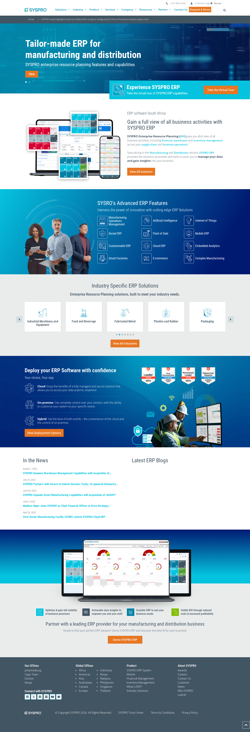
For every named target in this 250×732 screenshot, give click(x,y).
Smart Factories (118, 258)
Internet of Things (205, 220)
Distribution (181, 152)
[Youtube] (52, 697)
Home (31, 19)
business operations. (175, 144)
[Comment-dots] (59, 697)
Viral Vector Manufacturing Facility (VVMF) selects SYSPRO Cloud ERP (64, 517)
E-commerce (160, 258)
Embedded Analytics (207, 246)
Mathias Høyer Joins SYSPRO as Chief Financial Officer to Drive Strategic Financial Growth (66, 507)
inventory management (208, 140)
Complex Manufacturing (209, 258)
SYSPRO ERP (206, 152)
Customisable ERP (120, 246)
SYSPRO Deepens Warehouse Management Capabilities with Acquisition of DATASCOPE (66, 474)
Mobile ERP (202, 233)
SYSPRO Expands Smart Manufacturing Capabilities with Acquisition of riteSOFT (69, 495)
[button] (62, 9)
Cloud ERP (159, 246)
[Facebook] (40, 697)
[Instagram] (46, 697)
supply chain (149, 144)
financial (167, 140)
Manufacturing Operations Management (118, 221)
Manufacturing (159, 152)
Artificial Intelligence (165, 220)
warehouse (180, 140)
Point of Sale (160, 233)
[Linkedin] (27, 697)
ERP (182, 136)
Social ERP (115, 233)
